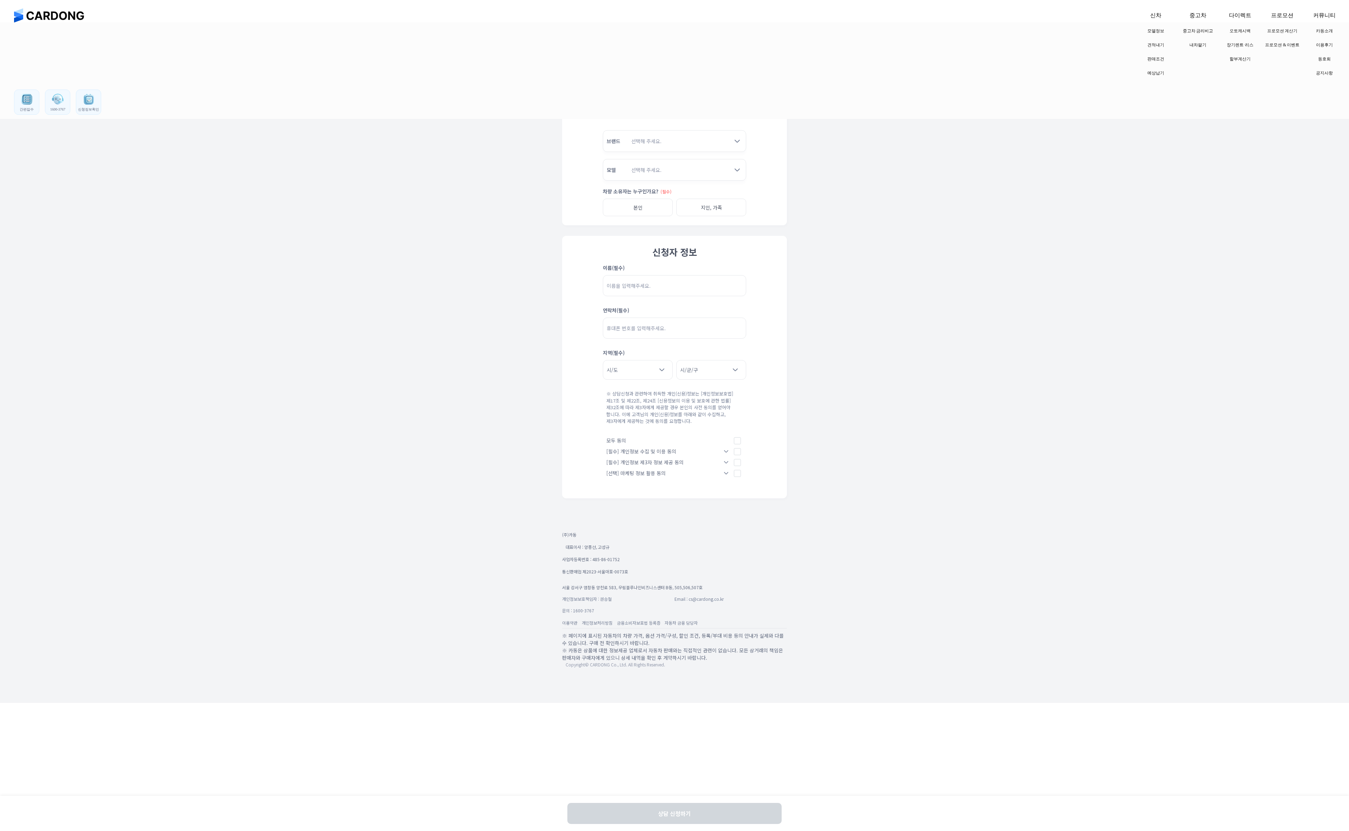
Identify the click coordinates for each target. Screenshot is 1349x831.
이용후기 (1324, 44)
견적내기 (1155, 44)
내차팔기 (1198, 44)
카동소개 (1324, 30)
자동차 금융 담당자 (681, 623)
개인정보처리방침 (597, 623)
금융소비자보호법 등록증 (638, 623)
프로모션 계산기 (1282, 30)
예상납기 (1155, 73)
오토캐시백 (1240, 30)
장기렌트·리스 (1240, 44)
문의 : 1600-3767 (578, 610)
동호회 (1324, 58)
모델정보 (1155, 30)
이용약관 (570, 623)
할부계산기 (1240, 58)
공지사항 (1324, 73)
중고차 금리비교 (1198, 30)
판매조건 (1155, 58)
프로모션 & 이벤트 (1282, 44)
